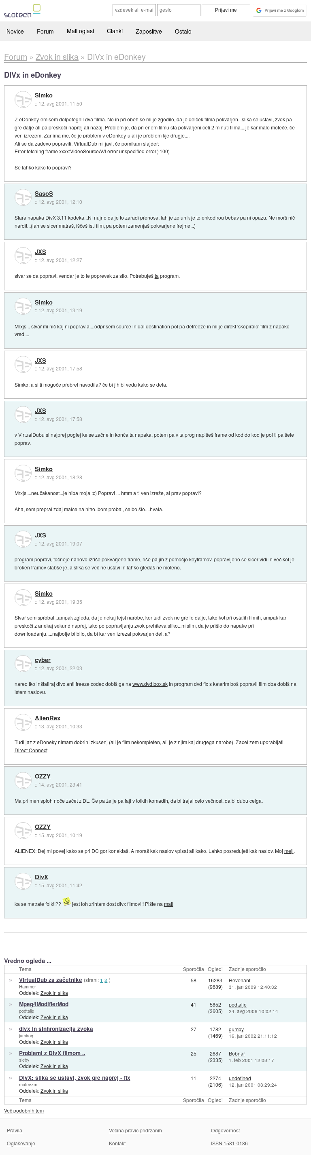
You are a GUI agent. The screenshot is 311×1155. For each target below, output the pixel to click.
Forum (45, 31)
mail (168, 903)
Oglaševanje (21, 1143)
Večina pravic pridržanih (135, 1130)
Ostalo (183, 31)
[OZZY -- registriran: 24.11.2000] (23, 780)
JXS (40, 252)
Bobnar (237, 1053)
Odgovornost (225, 1130)
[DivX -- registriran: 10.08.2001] (23, 881)
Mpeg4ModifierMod (43, 1004)
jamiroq (26, 1035)
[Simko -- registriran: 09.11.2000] (23, 99)
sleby (24, 1059)
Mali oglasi (80, 31)
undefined (240, 1078)
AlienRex (47, 718)
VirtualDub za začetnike (50, 980)
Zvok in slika (54, 992)
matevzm (28, 1084)
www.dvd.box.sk (150, 683)
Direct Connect (31, 750)
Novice (15, 31)
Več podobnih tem (24, 1110)
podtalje (26, 1010)
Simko (44, 95)
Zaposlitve (149, 31)
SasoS (44, 194)
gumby (236, 1029)
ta (157, 275)
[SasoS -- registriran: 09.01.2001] (23, 197)
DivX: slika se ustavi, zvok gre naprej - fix (74, 1077)
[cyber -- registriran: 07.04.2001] (23, 663)
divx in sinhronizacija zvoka (56, 1028)
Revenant (239, 980)
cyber (43, 660)
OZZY (43, 776)
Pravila (14, 1130)
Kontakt (117, 1143)
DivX (41, 877)
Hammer (27, 986)
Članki (115, 31)
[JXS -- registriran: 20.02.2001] (23, 255)
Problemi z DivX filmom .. (52, 1053)
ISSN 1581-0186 (229, 1143)
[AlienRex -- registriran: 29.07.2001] (23, 722)
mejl (289, 850)
